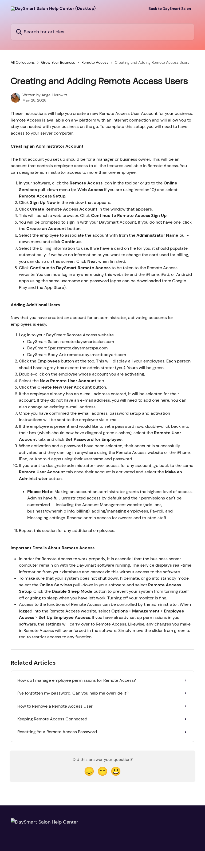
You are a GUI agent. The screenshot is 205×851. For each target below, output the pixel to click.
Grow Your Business (58, 62)
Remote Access (94, 62)
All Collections (23, 62)
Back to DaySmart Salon (169, 8)
